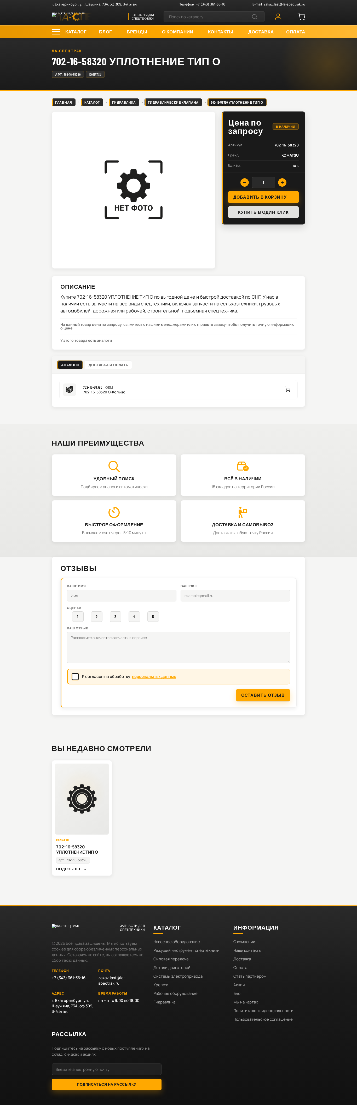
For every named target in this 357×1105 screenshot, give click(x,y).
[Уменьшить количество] (244, 182)
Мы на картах (245, 1002)
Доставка (242, 959)
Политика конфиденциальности (263, 1010)
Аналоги (70, 365)
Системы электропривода (178, 976)
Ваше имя (76, 586)
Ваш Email (189, 586)
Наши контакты (247, 950)
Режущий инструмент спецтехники (186, 950)
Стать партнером (249, 976)
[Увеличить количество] (282, 182)
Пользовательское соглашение (263, 1019)
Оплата (240, 967)
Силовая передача (170, 959)
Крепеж (160, 985)
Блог (237, 993)
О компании (244, 941)
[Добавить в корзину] (287, 389)
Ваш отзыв (77, 628)
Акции (239, 985)
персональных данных (154, 676)
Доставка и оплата (108, 365)
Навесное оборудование (176, 941)
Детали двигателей (172, 967)
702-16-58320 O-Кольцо (104, 392)
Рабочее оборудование (175, 993)
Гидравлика (164, 1002)
